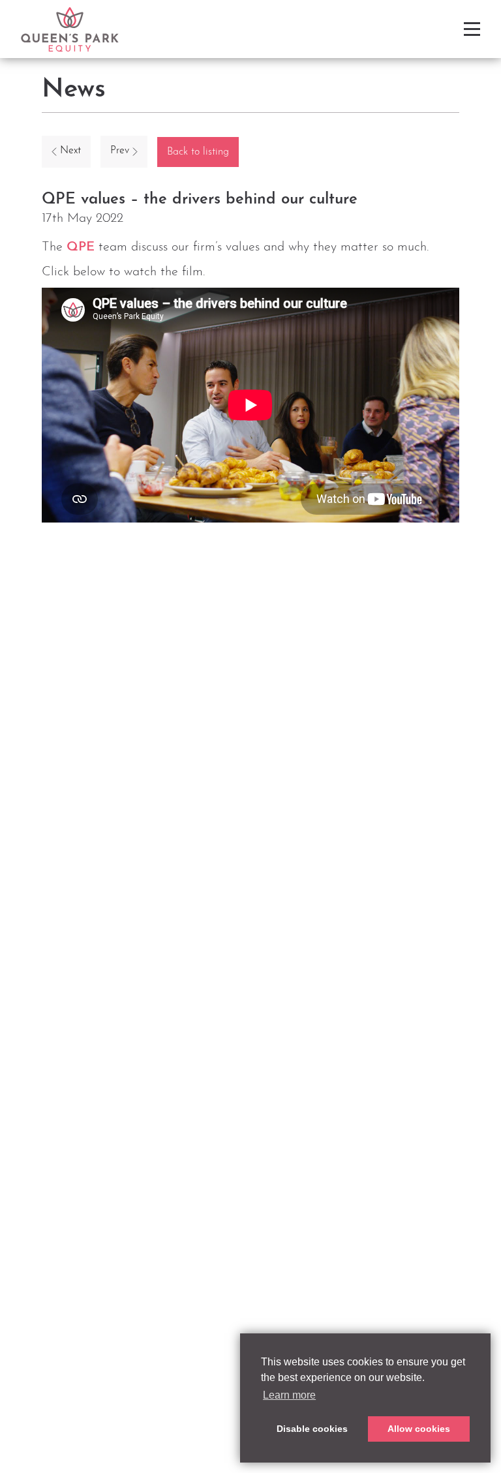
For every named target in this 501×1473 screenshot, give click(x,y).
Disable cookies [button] (312, 1428)
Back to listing (198, 152)
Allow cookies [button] (418, 1428)
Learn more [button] (289, 1395)
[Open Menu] (472, 29)
